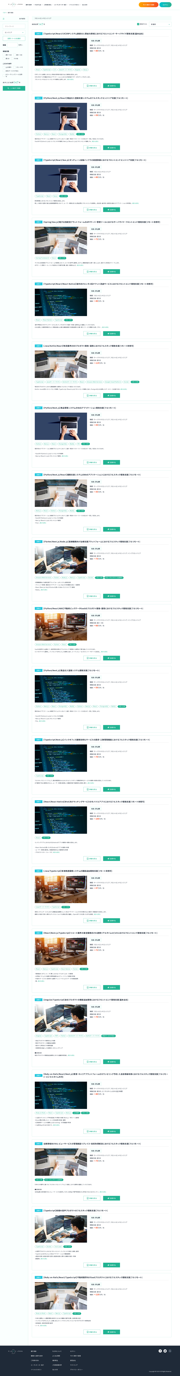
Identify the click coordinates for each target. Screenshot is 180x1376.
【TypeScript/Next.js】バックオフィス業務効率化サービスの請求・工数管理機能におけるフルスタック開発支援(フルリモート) (96, 739)
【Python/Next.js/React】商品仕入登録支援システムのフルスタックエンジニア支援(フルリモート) (85, 98)
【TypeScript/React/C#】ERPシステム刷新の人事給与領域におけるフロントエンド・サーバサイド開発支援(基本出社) (93, 33)
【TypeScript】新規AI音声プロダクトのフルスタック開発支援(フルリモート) (75, 1210)
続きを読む (70, 79)
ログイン (72, 1351)
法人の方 (84, 5)
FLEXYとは (38, 5)
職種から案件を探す (37, 1356)
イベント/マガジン (74, 5)
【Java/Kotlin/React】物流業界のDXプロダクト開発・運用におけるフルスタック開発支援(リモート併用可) (88, 345)
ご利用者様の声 (57, 1365)
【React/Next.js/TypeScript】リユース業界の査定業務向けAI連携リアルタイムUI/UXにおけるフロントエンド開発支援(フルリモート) (100, 933)
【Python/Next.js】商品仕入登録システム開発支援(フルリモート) (71, 670)
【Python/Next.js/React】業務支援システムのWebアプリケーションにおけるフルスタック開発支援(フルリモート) (92, 474)
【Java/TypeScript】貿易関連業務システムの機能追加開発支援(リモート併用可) (77, 871)
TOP (4, 13)
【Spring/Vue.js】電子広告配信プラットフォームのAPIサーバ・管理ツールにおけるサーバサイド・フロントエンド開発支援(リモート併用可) (101, 222)
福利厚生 (55, 1360)
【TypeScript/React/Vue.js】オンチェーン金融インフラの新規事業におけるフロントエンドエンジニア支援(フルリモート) (94, 160)
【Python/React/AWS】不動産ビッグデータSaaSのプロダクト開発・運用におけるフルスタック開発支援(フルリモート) (93, 608)
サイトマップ (74, 1365)
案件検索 (33, 1351)
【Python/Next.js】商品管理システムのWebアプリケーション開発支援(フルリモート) (79, 407)
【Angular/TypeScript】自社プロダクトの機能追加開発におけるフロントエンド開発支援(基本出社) (85, 999)
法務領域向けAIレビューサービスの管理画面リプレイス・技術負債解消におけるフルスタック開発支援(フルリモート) (92, 1143)
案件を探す (29, 5)
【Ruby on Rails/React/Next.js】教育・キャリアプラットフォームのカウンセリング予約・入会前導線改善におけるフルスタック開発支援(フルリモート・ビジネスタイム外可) (105, 1075)
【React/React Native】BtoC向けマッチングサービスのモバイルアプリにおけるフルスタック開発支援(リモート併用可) (94, 801)
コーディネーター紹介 (60, 5)
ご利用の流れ (48, 5)
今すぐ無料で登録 (75, 1356)
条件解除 (22, 18)
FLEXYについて (57, 1351)
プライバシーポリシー (76, 1369)
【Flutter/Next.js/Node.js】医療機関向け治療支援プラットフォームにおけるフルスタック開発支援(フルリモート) (91, 541)
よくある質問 (56, 1356)
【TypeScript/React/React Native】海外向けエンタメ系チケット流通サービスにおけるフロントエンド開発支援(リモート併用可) (98, 283)
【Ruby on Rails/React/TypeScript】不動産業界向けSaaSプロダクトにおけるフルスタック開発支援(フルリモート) (92, 1277)
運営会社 (73, 1360)
